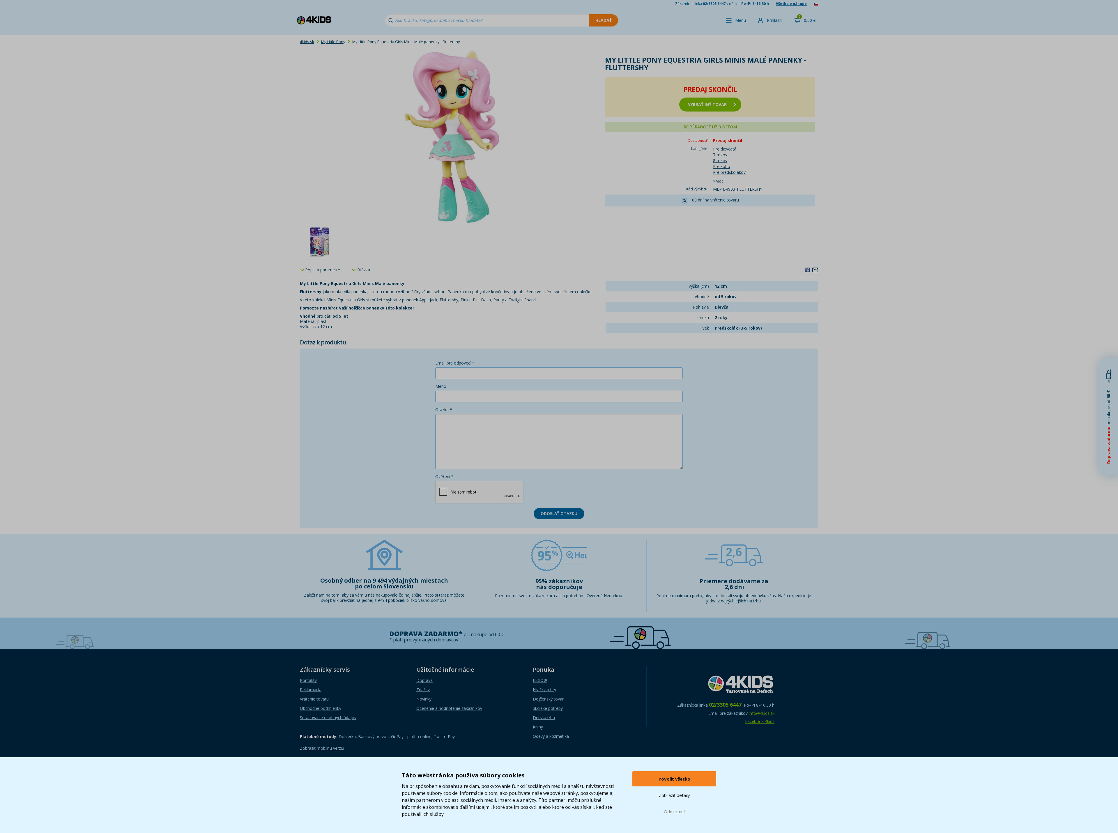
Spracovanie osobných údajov (328, 717)
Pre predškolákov (729, 172)
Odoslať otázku (559, 513)
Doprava (424, 680)
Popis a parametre (322, 270)
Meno (440, 386)
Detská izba (544, 717)
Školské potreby (548, 708)
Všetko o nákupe (791, 3)
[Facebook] (807, 270)
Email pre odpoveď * (454, 363)
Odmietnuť (674, 811)
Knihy (538, 727)
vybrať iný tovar (707, 104)
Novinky (423, 699)
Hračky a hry (544, 689)
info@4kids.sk (761, 713)
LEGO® (540, 680)
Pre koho (721, 166)
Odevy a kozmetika (551, 736)
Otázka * (443, 409)
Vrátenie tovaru (314, 699)
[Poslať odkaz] (815, 270)
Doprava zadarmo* (425, 633)
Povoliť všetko (674, 779)
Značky (423, 689)
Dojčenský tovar (548, 699)
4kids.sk (307, 41)
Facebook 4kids (759, 721)
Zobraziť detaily (674, 795)
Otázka (363, 270)
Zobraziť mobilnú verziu (322, 748)
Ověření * (444, 476)
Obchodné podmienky (320, 708)
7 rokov (720, 155)
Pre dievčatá (724, 149)
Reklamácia (310, 689)
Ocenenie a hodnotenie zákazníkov (449, 708)
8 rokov (720, 160)
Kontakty (308, 680)
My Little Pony (333, 41)
